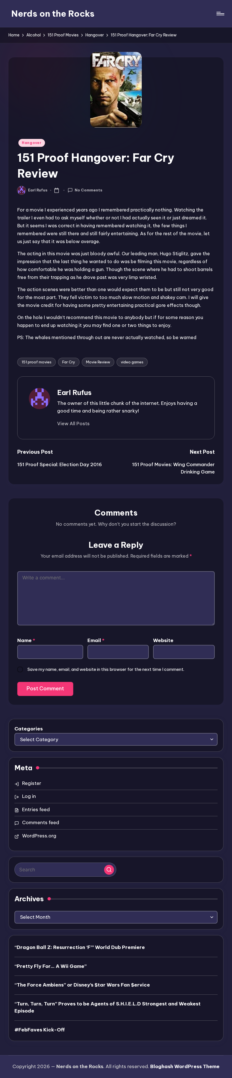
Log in (29, 796)
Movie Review (98, 362)
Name (26, 640)
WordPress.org (39, 836)
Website (163, 640)
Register (31, 783)
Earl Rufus (74, 392)
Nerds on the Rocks (52, 13)
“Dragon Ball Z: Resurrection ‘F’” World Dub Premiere (79, 947)
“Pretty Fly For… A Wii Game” (50, 966)
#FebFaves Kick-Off (39, 1030)
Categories (28, 729)
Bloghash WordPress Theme (185, 1066)
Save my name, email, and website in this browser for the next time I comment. (105, 669)
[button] (73, 423)
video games (132, 362)
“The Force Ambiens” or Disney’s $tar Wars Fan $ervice (82, 985)
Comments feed (40, 822)
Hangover (32, 143)
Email (95, 640)
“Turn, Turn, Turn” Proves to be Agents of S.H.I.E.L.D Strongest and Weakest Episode (107, 1007)
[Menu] (220, 14)
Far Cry (68, 362)
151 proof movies (36, 362)
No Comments (88, 190)
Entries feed (36, 809)
